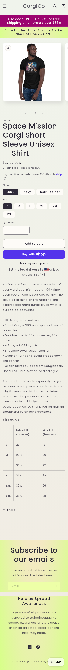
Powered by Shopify (44, 661)
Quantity (8, 222)
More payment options (34, 263)
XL (41, 206)
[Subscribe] (56, 586)
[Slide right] (42, 113)
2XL (55, 206)
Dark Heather (50, 192)
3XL (9, 214)
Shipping (8, 167)
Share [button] (11, 510)
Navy (27, 192)
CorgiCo (27, 661)
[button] (5, 6)
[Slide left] (26, 113)
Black (10, 192)
